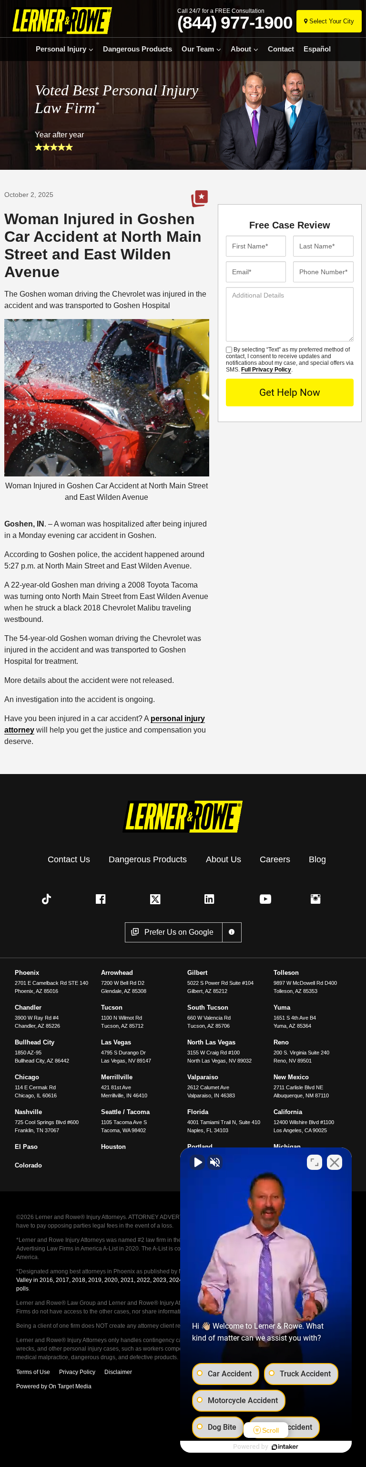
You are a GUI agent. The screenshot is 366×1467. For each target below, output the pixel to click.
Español (317, 49)
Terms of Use (33, 1372)
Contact (281, 49)
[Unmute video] (197, 1162)
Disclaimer (118, 1372)
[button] (48, 899)
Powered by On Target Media (54, 1386)
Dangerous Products (137, 49)
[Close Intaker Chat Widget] (334, 1162)
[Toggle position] (314, 1162)
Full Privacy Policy (266, 369)
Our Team (198, 49)
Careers (275, 859)
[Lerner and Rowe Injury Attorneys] (58, 20)
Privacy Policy (77, 1372)
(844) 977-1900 (235, 23)
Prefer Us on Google (199, 199)
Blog (317, 859)
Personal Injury (61, 49)
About (241, 49)
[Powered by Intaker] (285, 1447)
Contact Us (69, 859)
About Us (223, 859)
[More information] (232, 932)
